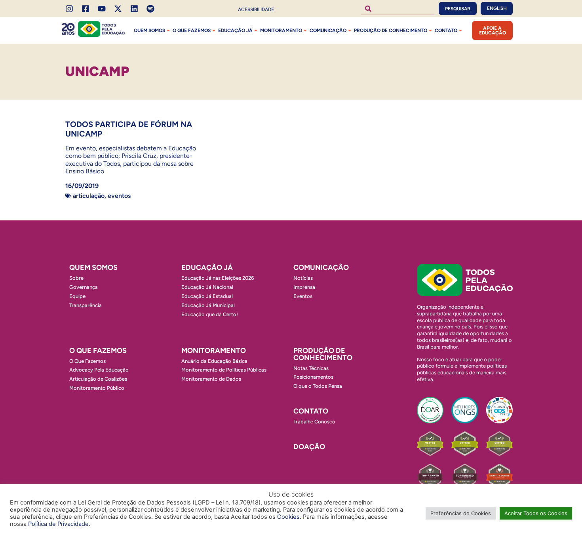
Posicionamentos (313, 377)
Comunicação (328, 30)
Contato (446, 30)
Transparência (85, 305)
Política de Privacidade (58, 523)
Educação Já (235, 30)
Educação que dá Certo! (209, 314)
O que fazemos (192, 30)
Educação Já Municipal (208, 305)
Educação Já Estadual (207, 296)
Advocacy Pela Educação (99, 370)
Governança (83, 287)
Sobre (76, 278)
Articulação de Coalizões (98, 379)
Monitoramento (281, 30)
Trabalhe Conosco (314, 422)
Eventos (119, 195)
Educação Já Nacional (207, 287)
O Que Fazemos (87, 361)
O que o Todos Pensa (317, 386)
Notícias (303, 278)
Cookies (288, 516)
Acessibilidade (256, 9)
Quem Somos (149, 30)
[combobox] (398, 8)
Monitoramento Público (96, 388)
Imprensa (304, 287)
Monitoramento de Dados (211, 379)
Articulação (89, 195)
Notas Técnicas (311, 368)
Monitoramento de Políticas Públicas (223, 370)
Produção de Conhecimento (390, 30)
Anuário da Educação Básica (214, 361)
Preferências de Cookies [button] (460, 513)
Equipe (77, 296)
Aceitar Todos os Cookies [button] (535, 513)
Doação (309, 446)
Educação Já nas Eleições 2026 (217, 278)
